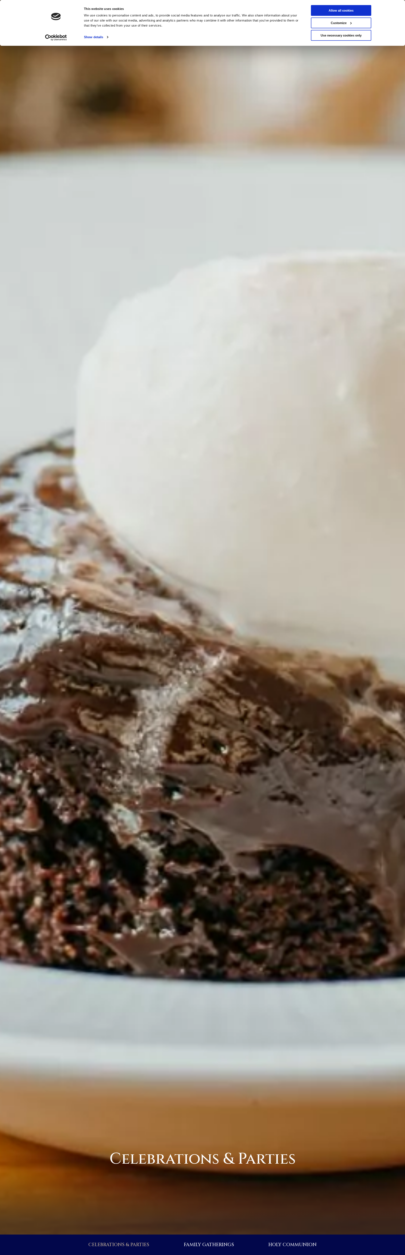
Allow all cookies (341, 10)
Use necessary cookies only (341, 35)
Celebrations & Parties (118, 1245)
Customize (339, 23)
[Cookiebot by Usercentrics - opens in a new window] (56, 37)
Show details (93, 37)
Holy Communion (292, 1245)
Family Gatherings (209, 1245)
